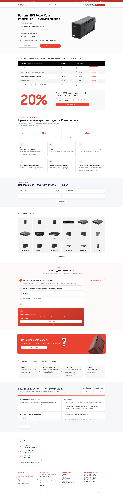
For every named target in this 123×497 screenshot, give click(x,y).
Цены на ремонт (32, 4)
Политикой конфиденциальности (38, 49)
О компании (65, 474)
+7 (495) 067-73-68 (101, 1)
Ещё (56, 4)
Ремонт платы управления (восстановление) (31, 76)
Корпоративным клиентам (68, 482)
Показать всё (61, 256)
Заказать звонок (34, 347)
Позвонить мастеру (51, 321)
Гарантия (40, 4)
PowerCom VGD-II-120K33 (90, 474)
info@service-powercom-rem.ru (49, 474)
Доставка (46, 4)
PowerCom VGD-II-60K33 (90, 477)
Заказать (94, 68)
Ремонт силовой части (26, 80)
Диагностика (65, 480)
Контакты (51, 4)
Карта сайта (43, 485)
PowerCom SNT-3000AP (89, 478)
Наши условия (21, 478)
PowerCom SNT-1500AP (89, 481)
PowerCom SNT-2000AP (89, 480)
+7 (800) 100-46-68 (28, 457)
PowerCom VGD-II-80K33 (90, 475)
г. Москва (21, 1)
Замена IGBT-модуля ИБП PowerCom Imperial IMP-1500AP (34, 84)
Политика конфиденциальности (25, 476)
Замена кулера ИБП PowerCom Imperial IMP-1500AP (33, 72)
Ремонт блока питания (26, 68)
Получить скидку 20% (72, 104)
